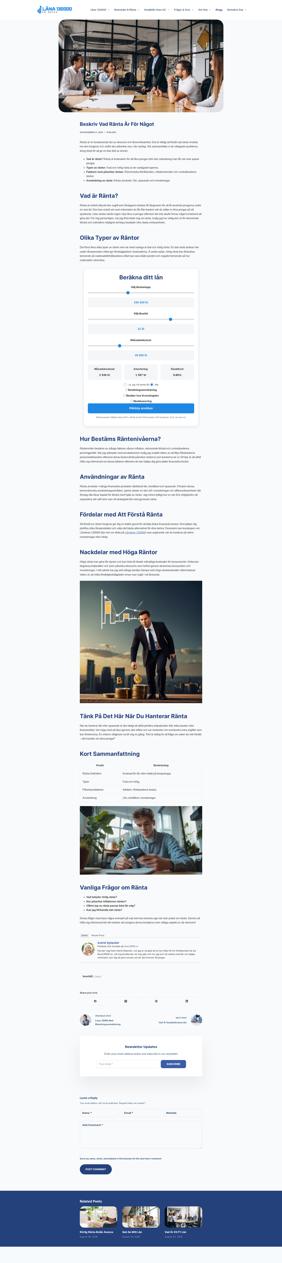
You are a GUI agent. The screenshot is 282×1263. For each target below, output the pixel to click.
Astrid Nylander (108, 942)
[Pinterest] (156, 1001)
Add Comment (92, 1125)
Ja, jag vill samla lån (138, 384)
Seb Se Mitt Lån (132, 1232)
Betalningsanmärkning (142, 389)
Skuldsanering (142, 401)
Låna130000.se (131, 946)
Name (87, 1113)
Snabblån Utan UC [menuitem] (155, 9)
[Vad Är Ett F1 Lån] (183, 1216)
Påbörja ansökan (141, 408)
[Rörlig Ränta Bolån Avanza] (98, 1216)
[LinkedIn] (187, 1001)
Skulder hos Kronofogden (142, 395)
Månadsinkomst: (141, 340)
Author (84, 935)
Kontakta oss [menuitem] (235, 9)
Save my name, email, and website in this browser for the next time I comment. (121, 1158)
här (184, 417)
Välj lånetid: (141, 313)
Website (171, 1113)
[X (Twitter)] (125, 1001)
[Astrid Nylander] (88, 949)
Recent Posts (98, 935)
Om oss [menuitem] (203, 9)
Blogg (112, 132)
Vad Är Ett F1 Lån (175, 1232)
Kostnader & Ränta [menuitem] (125, 9)
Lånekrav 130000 (135, 532)
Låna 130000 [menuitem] (98, 9)
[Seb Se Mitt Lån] (141, 1216)
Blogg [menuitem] (219, 9)
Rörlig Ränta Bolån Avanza (96, 1232)
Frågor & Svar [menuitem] (182, 9)
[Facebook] (95, 1001)
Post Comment (96, 1169)
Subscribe (173, 1064)
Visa (97, 976)
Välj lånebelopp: (141, 287)
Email (128, 1113)
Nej (156, 384)
